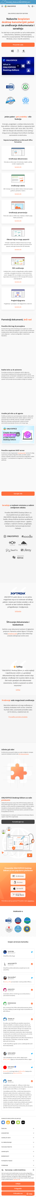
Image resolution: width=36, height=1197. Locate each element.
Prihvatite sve (18, 1193)
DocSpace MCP (22, 453)
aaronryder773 (12, 963)
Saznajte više (18, 494)
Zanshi (10, 1080)
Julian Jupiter (11, 1053)
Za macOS (20, 888)
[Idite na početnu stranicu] (10, 6)
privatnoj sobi (12, 634)
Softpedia (18, 611)
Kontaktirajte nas (18, 822)
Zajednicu (31, 901)
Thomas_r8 (11, 1018)
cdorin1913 (11, 989)
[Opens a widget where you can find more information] (29, 1194)
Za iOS (23, 1122)
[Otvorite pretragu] (29, 6)
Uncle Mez (11, 951)
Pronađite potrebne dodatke (18, 717)
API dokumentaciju (24, 754)
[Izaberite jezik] (33, 6)
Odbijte (18, 1184)
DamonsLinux (12, 1003)
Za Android (18, 1122)
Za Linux (19, 882)
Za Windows (20, 876)
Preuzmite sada (18, 45)
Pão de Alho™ (12, 977)
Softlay (18, 690)
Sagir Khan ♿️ (12, 1066)
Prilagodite (18, 1189)
